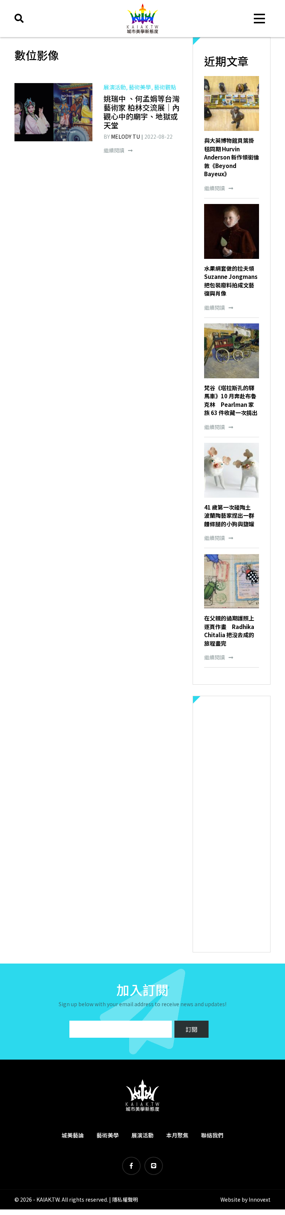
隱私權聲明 (125, 1199)
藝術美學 (107, 1135)
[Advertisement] (231, 824)
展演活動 (142, 1135)
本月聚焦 (177, 1135)
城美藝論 (73, 1135)
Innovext (260, 1199)
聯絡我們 (212, 1135)
